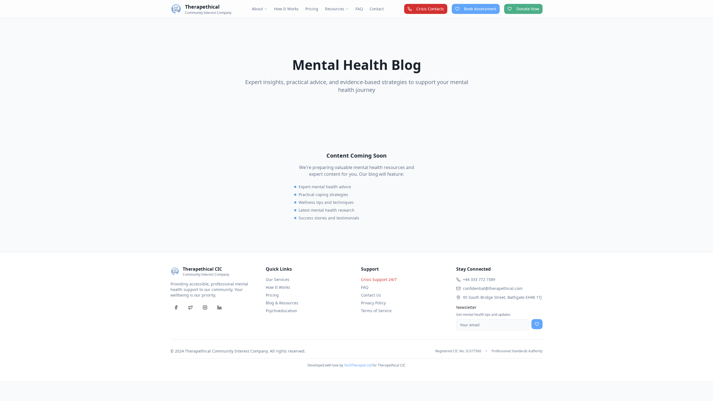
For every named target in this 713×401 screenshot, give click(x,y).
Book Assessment (480, 8)
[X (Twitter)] (190, 307)
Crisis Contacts (430, 8)
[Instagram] (205, 307)
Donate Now (527, 8)
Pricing (311, 8)
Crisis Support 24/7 (379, 279)
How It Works (286, 8)
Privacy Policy (373, 302)
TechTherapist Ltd (358, 365)
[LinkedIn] (219, 307)
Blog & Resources (282, 302)
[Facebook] (176, 307)
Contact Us (371, 295)
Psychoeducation (281, 310)
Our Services (277, 279)
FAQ (359, 8)
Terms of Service (376, 310)
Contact (377, 8)
